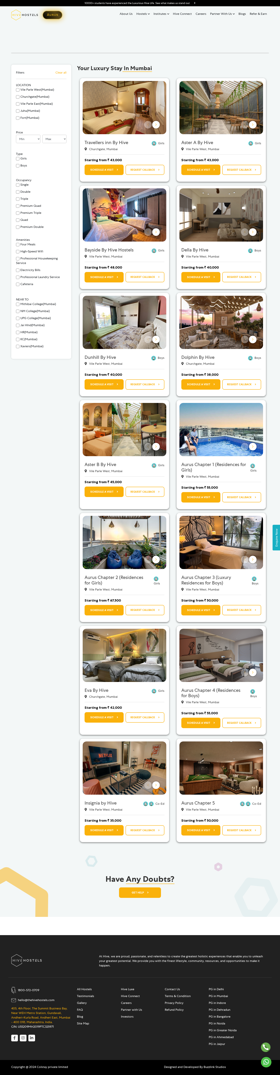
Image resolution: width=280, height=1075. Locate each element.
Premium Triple (30, 213)
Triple (24, 199)
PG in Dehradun (219, 1010)
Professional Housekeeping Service (37, 260)
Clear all (60, 73)
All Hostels (84, 989)
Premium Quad (30, 206)
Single (24, 185)
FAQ (80, 1010)
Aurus (52, 15)
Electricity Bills (30, 270)
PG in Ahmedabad (221, 1037)
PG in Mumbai (218, 996)
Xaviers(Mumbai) (31, 346)
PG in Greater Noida (223, 1030)
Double (25, 192)
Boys (23, 165)
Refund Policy (174, 1010)
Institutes (160, 14)
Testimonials (85, 996)
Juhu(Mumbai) (30, 111)
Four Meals (27, 244)
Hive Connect (182, 14)
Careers (201, 14)
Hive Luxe (127, 989)
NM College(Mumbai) (35, 311)
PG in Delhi (216, 989)
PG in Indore (217, 1003)
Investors (127, 1017)
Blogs (242, 14)
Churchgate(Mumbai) (34, 97)
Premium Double (32, 227)
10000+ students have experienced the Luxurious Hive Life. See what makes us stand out (137, 3)
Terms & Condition (178, 996)
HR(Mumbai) (29, 332)
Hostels (141, 14)
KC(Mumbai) (28, 339)
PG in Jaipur (217, 1044)
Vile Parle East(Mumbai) (36, 104)
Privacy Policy (174, 1003)
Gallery (82, 1003)
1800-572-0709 (28, 990)
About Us (126, 14)
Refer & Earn (258, 14)
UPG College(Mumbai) (35, 318)
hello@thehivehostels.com (36, 1000)
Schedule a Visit (102, 169)
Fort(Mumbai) (29, 118)
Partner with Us (221, 14)
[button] (156, 124)
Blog (80, 1017)
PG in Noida (217, 1023)
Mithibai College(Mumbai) (38, 304)
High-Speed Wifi (31, 251)
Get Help (138, 892)
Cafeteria (26, 284)
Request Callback (143, 169)
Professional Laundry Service (40, 277)
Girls (23, 158)
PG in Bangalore (219, 1017)
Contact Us (172, 989)
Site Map (83, 1023)
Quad (24, 220)
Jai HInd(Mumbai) (32, 325)
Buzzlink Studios (215, 1067)
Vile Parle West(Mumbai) (37, 90)
